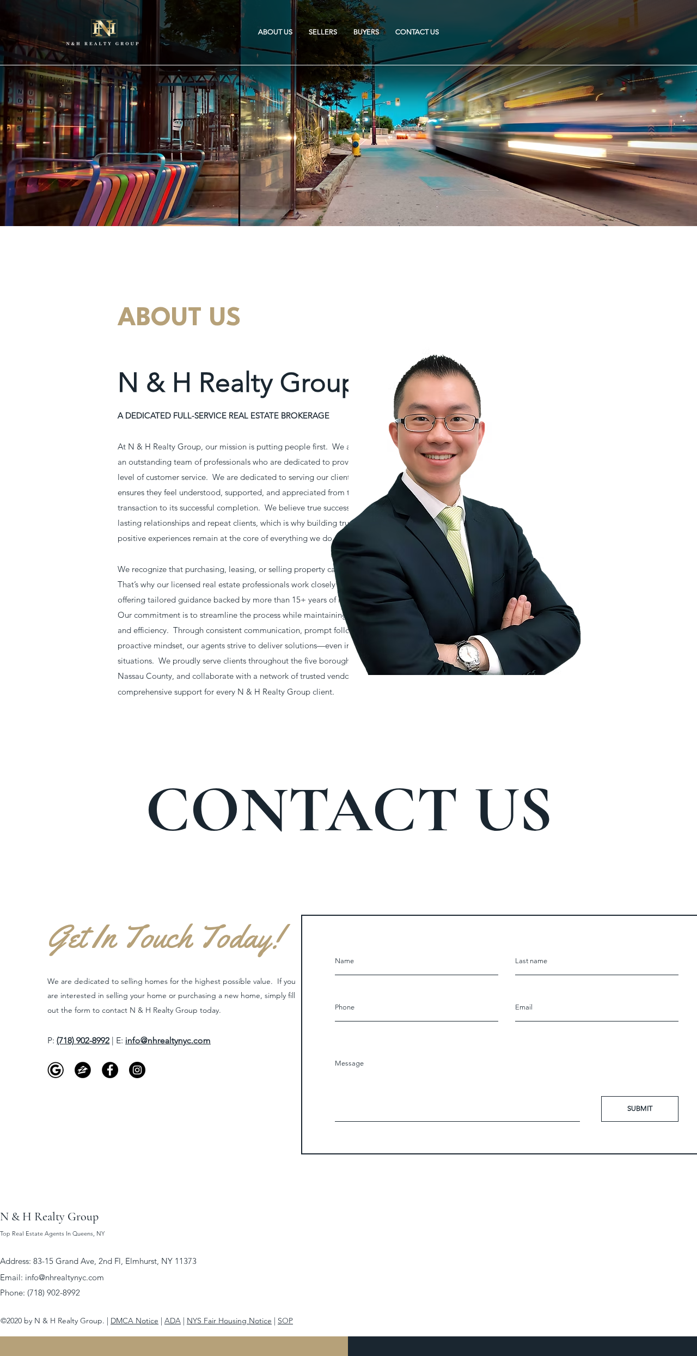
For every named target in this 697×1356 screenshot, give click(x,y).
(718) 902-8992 (83, 1040)
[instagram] (137, 1070)
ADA (172, 1320)
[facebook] (110, 1070)
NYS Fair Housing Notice (229, 1320)
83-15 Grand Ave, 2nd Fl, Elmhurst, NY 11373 (115, 1261)
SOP (285, 1320)
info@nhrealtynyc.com (64, 1277)
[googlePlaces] (55, 1070)
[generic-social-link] (83, 1070)
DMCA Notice (134, 1320)
